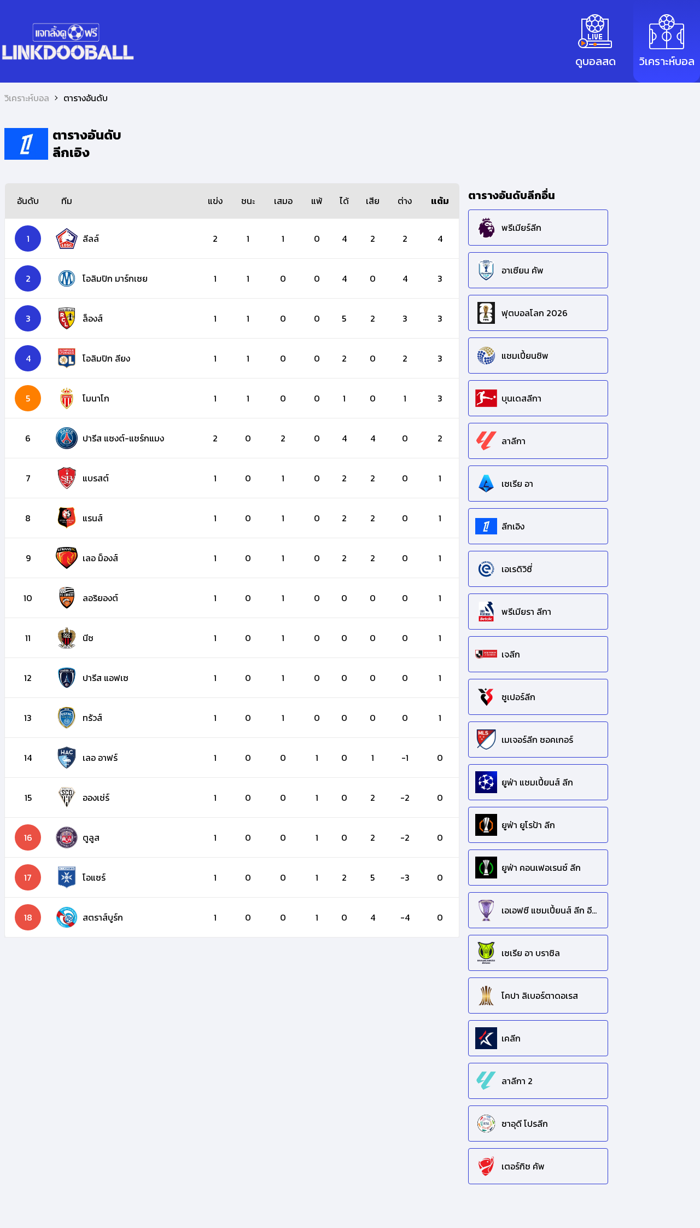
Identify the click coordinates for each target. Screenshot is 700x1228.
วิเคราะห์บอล (26, 97)
